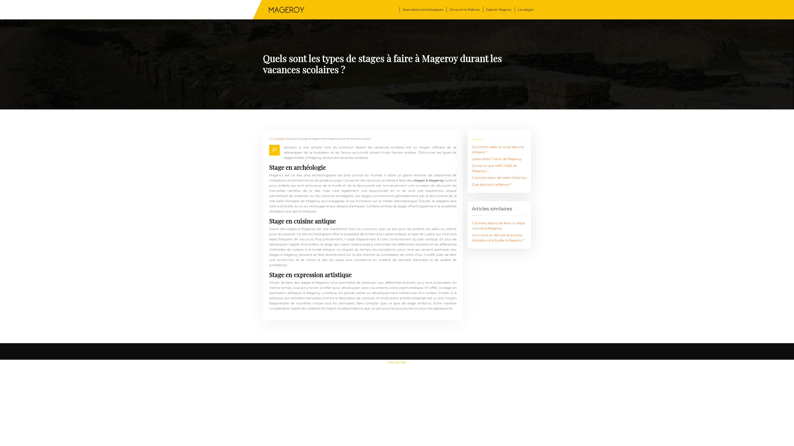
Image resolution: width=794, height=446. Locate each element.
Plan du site (397, 362)
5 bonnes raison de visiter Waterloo (499, 178)
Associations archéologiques (423, 10)
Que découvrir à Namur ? (492, 184)
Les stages (525, 10)
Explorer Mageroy (499, 10)
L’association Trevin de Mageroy (496, 159)
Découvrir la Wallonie (465, 10)
